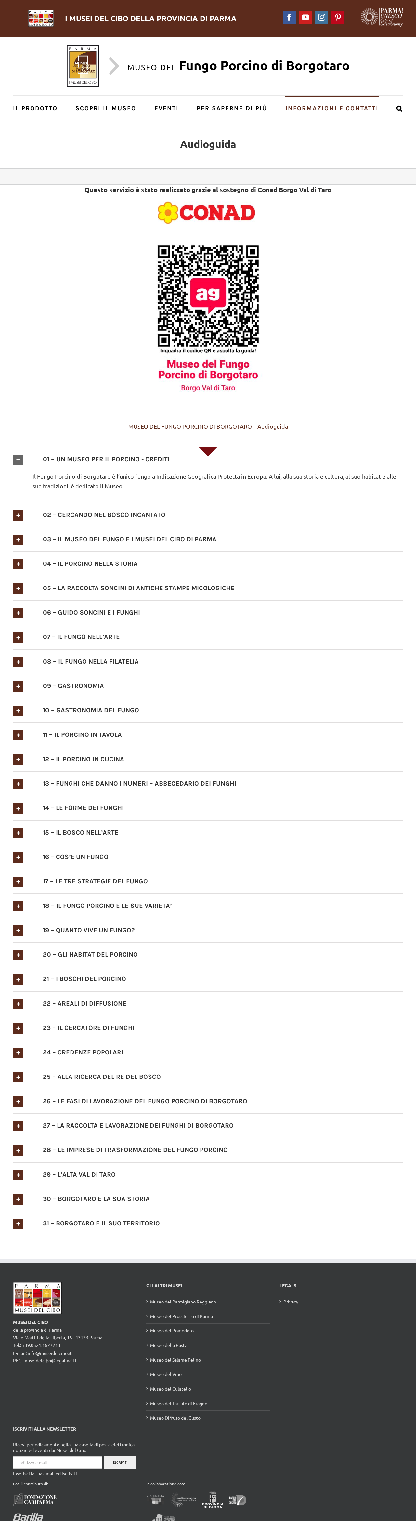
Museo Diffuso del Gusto (175, 1418)
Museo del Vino (166, 1374)
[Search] (399, 108)
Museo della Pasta (168, 1345)
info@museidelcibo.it (50, 1353)
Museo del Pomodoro (172, 1330)
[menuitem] (39, 108)
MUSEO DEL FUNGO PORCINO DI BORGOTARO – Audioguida (208, 426)
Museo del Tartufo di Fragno (178, 1403)
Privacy (290, 1301)
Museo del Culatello (170, 1389)
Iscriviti (120, 1463)
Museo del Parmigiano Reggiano (183, 1301)
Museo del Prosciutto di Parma (181, 1316)
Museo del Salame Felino (175, 1360)
